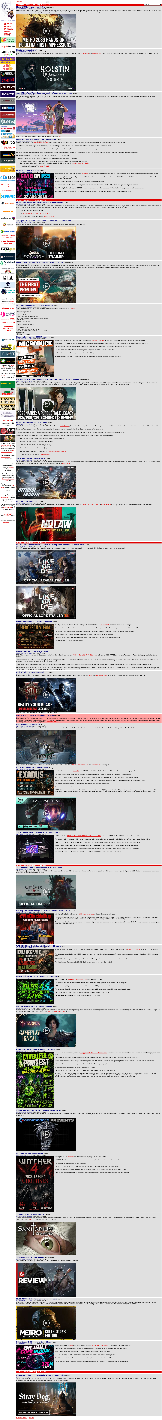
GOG (87, 53)
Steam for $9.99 (104, 625)
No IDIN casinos (6, 445)
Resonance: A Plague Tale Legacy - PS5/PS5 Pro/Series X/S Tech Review (47, 379)
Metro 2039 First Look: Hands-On (30, 7)
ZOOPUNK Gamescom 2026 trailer (31, 458)
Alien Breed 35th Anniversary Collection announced (38, 1110)
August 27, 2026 (44, 166)
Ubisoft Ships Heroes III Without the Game (34, 621)
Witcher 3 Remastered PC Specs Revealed (34, 305)
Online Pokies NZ (7, 420)
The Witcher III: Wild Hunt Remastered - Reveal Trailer (39, 868)
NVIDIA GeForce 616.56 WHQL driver (84, 655)
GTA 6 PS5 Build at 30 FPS (27, 170)
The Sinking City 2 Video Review (30, 1257)
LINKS (6, 35)
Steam (83, 53)
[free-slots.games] (7, 434)
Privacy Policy (6, 522)
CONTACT (8, 514)
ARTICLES (8, 28)
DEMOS (7, 31)
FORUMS (7, 33)
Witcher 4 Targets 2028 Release (29, 1153)
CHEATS (7, 25)
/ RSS (10, 23)
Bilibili (71, 1345)
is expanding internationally (100, 1345)
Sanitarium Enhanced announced (30, 1214)
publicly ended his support (86, 914)
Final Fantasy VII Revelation (28, 725)
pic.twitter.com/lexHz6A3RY (57, 451)
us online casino (7, 507)
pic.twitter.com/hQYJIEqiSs (80, 163)
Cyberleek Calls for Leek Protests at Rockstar (35, 1049)
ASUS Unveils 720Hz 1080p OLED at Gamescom (37, 833)
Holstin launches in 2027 (27, 50)
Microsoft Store (96, 53)
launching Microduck (98, 340)
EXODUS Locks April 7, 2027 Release (32, 768)
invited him (85, 173)
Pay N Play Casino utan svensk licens (8, 148)
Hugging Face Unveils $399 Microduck (33, 337)
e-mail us (6, 515)
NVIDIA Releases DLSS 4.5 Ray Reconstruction (36, 976)
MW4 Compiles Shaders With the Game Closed (36, 139)
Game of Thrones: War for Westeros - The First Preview (39, 262)
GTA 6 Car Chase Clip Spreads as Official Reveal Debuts (40, 202)
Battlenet (72, 308)
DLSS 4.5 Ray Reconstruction (77, 979)
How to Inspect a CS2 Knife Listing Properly (35, 715)
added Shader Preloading (40, 142)
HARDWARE (8, 30)
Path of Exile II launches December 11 (32, 672)
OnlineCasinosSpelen (8, 190)
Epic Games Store (92, 504)
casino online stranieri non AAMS (8, 328)
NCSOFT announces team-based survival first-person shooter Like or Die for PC (50, 545)
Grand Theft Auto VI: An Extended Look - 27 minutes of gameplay (44, 93)
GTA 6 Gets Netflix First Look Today (31, 423)
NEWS (6, 23)
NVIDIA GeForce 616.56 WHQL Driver (32, 652)
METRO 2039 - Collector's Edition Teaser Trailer (36, 1299)
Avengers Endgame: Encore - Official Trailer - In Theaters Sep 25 (43, 221)
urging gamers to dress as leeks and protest (93, 1053)
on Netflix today (64, 426)
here (60, 136)
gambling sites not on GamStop (8, 236)
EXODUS (76, 771)
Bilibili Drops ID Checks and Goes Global (33, 1342)
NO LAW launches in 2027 (27, 501)
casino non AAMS (8, 308)
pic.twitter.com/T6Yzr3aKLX (41, 213)
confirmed (70, 1157)
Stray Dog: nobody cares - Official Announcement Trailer (40, 1375)
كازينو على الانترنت (7, 375)
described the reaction (134, 949)
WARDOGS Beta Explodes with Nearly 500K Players (38, 946)
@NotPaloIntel (27, 213)
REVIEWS (7, 26)
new (11, 35)
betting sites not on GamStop (8, 242)
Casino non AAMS (8, 323)
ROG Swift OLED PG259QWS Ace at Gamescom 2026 (84, 836)
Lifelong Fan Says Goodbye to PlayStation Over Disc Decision (43, 911)
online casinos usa (5, 457)
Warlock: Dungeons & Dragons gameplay (34, 1006)
